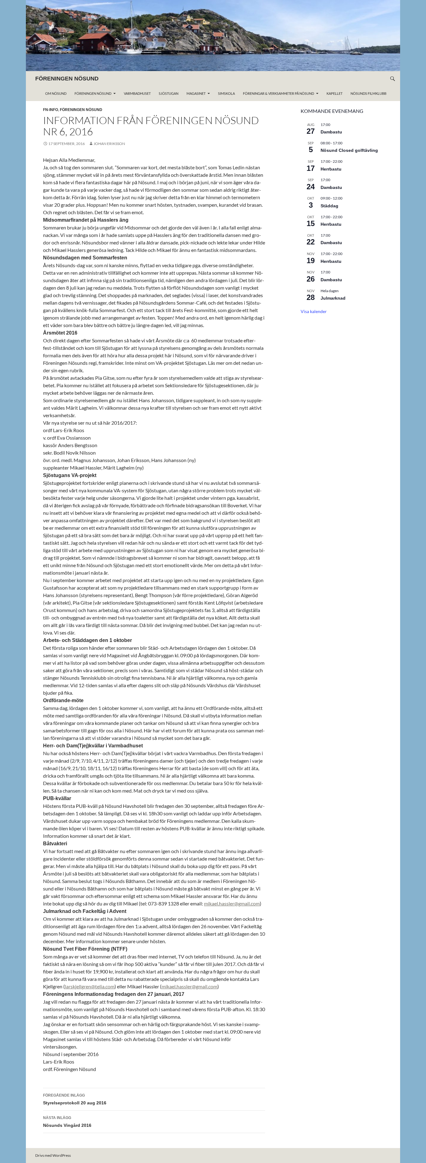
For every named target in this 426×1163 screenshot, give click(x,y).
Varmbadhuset (137, 93)
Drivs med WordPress (53, 1155)
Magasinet (196, 93)
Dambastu (331, 131)
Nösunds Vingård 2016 (67, 1122)
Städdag (329, 205)
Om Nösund (55, 93)
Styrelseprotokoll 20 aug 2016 (74, 1099)
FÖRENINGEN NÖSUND (67, 78)
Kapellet (334, 93)
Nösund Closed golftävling (349, 150)
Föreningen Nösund (93, 93)
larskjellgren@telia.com (89, 986)
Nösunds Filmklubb (368, 93)
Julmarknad (333, 298)
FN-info (50, 110)
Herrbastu (331, 168)
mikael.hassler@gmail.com (232, 903)
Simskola (226, 93)
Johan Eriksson (109, 143)
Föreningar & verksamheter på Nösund (278, 93)
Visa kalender (314, 311)
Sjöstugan (168, 93)
